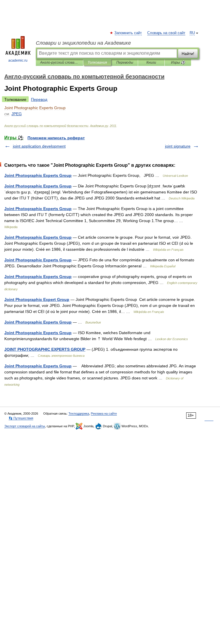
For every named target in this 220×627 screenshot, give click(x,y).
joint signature (177, 146)
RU (192, 33)
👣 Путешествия (21, 418)
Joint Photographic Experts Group (38, 175)
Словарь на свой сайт (166, 33)
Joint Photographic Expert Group (36, 299)
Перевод (39, 99)
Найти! (188, 53)
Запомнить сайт (128, 33)
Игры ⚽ (178, 62)
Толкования (97, 62)
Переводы (124, 62)
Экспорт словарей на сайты (24, 426)
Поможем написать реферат (56, 138)
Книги (151, 62)
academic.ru (18, 60)
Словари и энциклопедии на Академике (83, 43)
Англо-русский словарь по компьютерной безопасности (59, 62)
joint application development (39, 146)
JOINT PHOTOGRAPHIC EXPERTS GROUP (44, 349)
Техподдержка (78, 413)
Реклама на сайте (104, 413)
